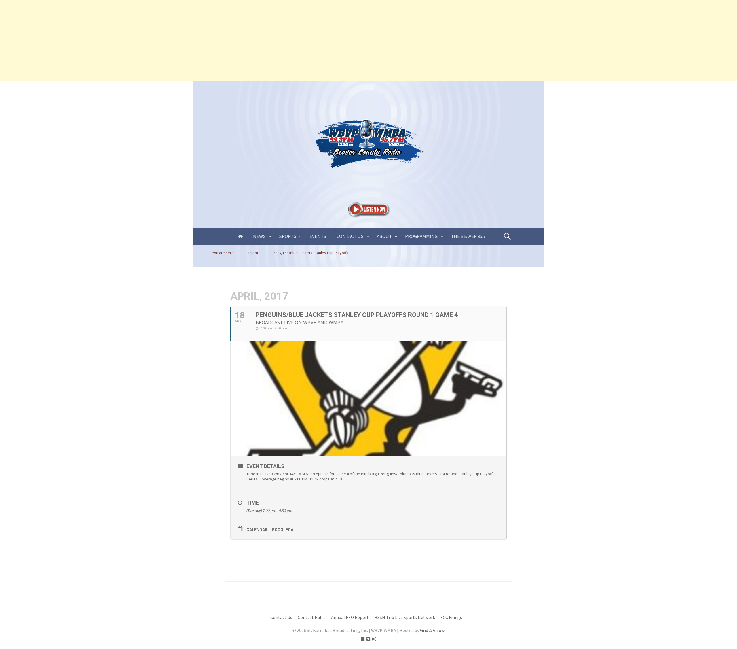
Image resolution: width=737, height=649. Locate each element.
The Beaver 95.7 (468, 236)
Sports (287, 236)
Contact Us (350, 236)
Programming (421, 236)
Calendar (256, 529)
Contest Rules (312, 617)
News (259, 236)
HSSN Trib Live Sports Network (404, 617)
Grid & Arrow (432, 630)
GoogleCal (284, 529)
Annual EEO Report (350, 617)
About (384, 236)
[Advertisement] (172, 40)
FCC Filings (451, 617)
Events (317, 236)
